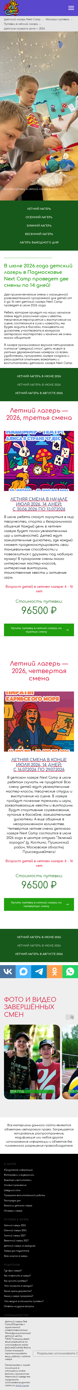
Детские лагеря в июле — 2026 (24, 28)
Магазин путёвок (57, 19)
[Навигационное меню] (71, 8)
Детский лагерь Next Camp (22, 19)
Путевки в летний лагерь (21, 24)
